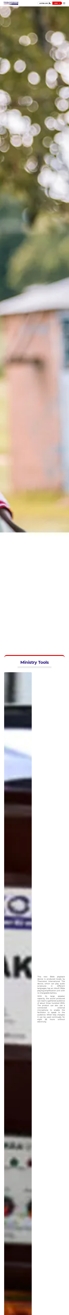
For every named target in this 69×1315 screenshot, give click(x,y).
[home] (10, 3)
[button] (64, 3)
